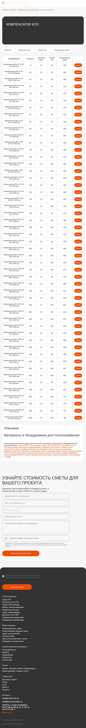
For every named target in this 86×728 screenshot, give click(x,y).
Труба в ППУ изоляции (10, 605)
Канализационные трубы (12, 628)
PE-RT (59, 445)
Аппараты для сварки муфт (13, 617)
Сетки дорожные (9, 650)
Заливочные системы (10, 610)
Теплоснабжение (9, 596)
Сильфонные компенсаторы (28, 10)
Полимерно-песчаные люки (13, 641)
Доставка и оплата (9, 679)
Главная (5, 10)
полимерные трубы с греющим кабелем (45, 451)
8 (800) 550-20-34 (10, 698)
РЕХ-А (53, 445)
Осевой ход (42, 50)
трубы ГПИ (46, 445)
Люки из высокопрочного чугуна (14, 639)
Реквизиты (7, 712)
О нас (4, 685)
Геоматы (5, 652)
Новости (5, 687)
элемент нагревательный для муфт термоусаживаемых (46, 455)
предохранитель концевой (38, 447)
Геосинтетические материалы (14, 647)
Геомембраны (7, 655)
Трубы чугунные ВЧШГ (11, 634)
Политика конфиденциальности (12, 720)
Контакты (6, 690)
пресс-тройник (21, 449)
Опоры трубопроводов (11, 612)
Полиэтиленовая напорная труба (15, 631)
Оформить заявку (17, 587)
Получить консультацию (21, 553)
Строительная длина (61, 50)
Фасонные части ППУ (10, 615)
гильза (12, 449)
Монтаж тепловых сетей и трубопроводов (18, 668)
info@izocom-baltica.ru (12, 701)
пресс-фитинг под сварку (18, 447)
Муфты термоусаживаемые (13, 607)
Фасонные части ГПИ (10, 602)
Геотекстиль (7, 660)
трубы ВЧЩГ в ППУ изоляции (29, 445)
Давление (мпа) (24, 50)
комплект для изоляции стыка (40, 449)
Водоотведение (8, 625)
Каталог (13, 10)
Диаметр (7, 50)
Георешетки (7, 657)
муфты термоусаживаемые (32, 453)
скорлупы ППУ (49, 453)
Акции (4, 682)
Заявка (78, 65)
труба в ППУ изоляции (20, 451)
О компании (7, 676)
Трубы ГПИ (6, 600)
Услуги (5, 665)
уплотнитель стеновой (58, 447)
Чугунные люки (8, 636)
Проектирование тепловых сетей (15, 671)
